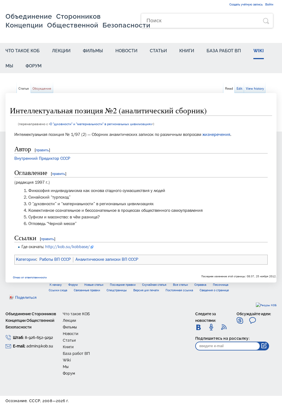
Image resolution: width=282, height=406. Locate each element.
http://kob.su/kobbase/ (67, 247)
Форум (34, 65)
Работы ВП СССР (55, 259)
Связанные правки (87, 290)
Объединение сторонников (78, 20)
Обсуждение (41, 88)
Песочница (220, 285)
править (42, 150)
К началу (56, 285)
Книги (186, 50)
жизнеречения (216, 135)
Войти (269, 4)
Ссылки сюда (58, 290)
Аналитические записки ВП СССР (106, 259)
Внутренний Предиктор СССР (42, 159)
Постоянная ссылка (179, 290)
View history (255, 88)
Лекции (61, 50)
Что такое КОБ (23, 50)
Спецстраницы (117, 290)
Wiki (258, 50)
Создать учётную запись (246, 4)
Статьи (158, 50)
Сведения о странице (214, 290)
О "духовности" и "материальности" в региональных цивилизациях (101, 124)
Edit (239, 88)
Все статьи (180, 285)
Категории (26, 259)
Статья (23, 88)
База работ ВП (224, 50)
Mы (9, 65)
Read (229, 88)
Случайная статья (154, 285)
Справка (200, 285)
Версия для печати (146, 290)
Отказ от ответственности (30, 277)
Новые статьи (93, 285)
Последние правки (122, 285)
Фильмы (93, 50)
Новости (126, 50)
